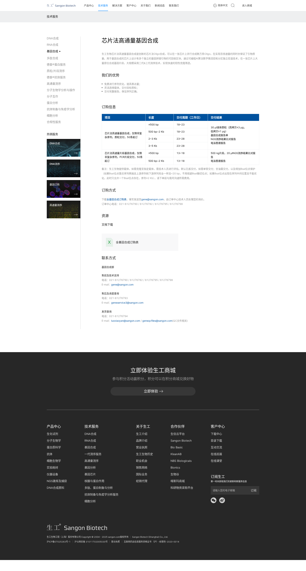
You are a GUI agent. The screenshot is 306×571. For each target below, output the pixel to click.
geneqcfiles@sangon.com (157, 320)
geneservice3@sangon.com (127, 302)
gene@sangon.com (152, 199)
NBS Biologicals (181, 461)
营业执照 (115, 541)
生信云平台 (178, 434)
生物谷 (175, 474)
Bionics (175, 467)
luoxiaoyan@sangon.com (125, 320)
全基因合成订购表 (116, 199)
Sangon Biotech (181, 440)
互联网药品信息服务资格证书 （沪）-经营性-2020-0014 (151, 541)
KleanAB (176, 454)
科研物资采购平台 (182, 487)
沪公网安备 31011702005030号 (91, 541)
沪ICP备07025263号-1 (59, 541)
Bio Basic (177, 447)
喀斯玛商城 (178, 481)
